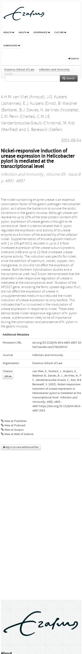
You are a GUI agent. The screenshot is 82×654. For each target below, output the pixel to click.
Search (70, 78)
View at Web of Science (18, 434)
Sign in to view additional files (21, 447)
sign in (75, 58)
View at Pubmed (14, 425)
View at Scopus (14, 430)
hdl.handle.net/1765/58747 (50, 347)
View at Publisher (15, 421)
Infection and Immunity (54, 69)
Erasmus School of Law (19, 69)
